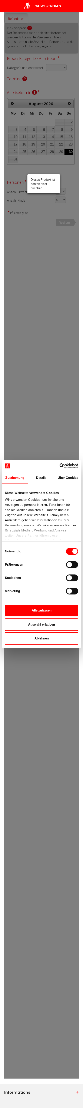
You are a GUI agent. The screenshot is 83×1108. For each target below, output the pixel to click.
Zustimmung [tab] (14, 477)
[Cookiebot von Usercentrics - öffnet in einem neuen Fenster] (59, 466)
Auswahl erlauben (41, 624)
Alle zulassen (42, 610)
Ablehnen (41, 638)
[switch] (72, 564)
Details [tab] (41, 477)
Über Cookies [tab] (68, 477)
